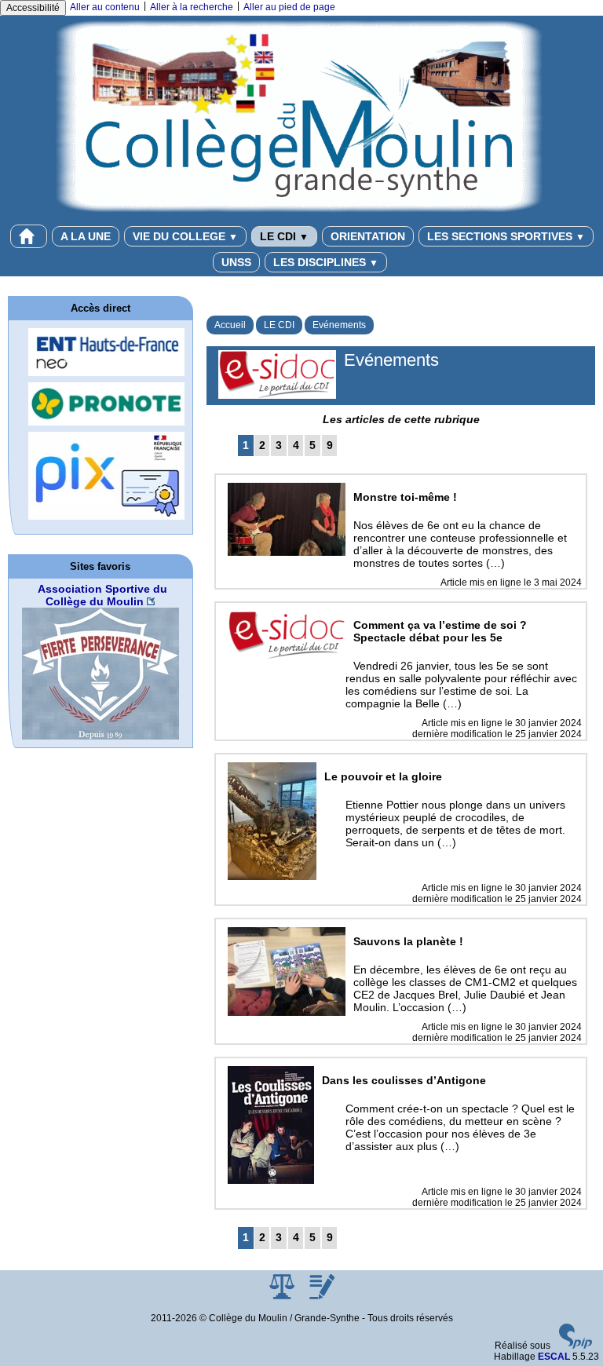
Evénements (339, 325)
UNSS (236, 262)
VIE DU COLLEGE (185, 236)
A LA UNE (85, 236)
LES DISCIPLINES (325, 262)
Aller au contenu (105, 7)
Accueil (230, 325)
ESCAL (554, 1356)
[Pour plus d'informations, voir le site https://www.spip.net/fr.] (575, 1345)
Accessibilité (33, 7)
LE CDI (284, 236)
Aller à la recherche (191, 7)
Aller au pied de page (289, 7)
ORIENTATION (368, 236)
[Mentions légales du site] (283, 1296)
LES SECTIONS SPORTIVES (506, 236)
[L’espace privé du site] (322, 1296)
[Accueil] (301, 115)
